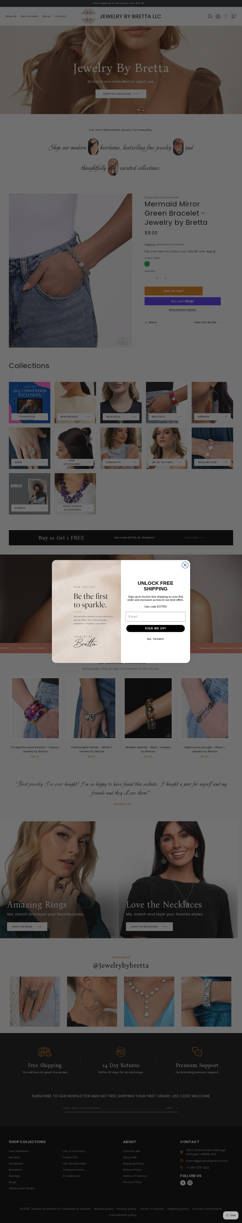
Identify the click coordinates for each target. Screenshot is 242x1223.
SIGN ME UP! (155, 628)
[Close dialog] (185, 565)
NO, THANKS (155, 639)
